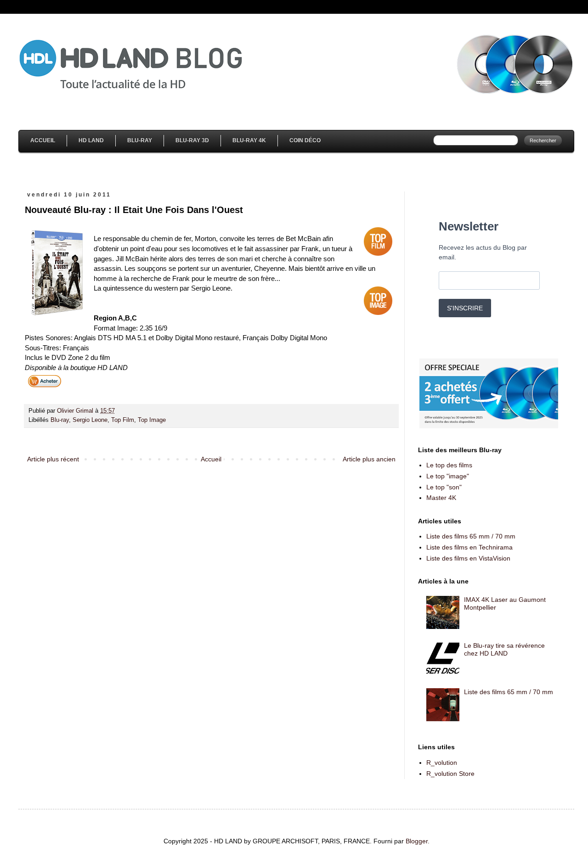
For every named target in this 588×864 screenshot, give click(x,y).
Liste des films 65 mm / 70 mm (470, 536)
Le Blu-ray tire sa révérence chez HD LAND (504, 649)
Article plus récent (53, 459)
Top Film (122, 420)
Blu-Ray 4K (249, 140)
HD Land (91, 140)
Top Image (152, 420)
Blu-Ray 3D (192, 140)
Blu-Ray (139, 140)
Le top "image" (447, 476)
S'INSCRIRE (465, 308)
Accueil (42, 140)
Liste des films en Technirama (469, 547)
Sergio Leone (90, 420)
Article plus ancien (369, 459)
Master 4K (441, 497)
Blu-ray (60, 420)
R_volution (441, 762)
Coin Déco (305, 140)
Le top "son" (444, 487)
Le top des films (449, 465)
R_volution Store (450, 773)
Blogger (417, 841)
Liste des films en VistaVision (468, 558)
